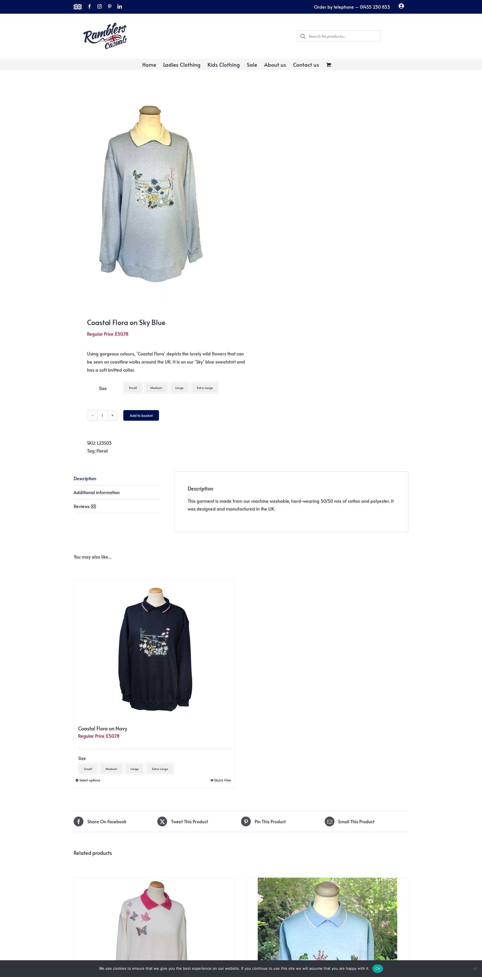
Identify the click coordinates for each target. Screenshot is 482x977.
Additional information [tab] (97, 492)
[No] (475, 968)
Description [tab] (85, 478)
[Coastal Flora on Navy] (154, 649)
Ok (377, 968)
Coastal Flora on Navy (102, 728)
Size (103, 388)
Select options (89, 780)
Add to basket (141, 415)
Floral (102, 450)
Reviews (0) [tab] (85, 506)
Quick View (222, 780)
